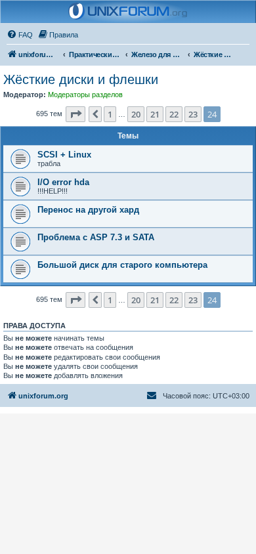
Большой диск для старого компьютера (122, 265)
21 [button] (155, 114)
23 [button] (193, 114)
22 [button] (174, 114)
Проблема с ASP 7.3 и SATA (95, 237)
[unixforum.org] (128, 12)
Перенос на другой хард (88, 210)
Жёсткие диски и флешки (80, 79)
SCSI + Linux (64, 155)
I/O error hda (63, 182)
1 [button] (110, 114)
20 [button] (135, 114)
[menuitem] (20, 35)
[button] (75, 114)
